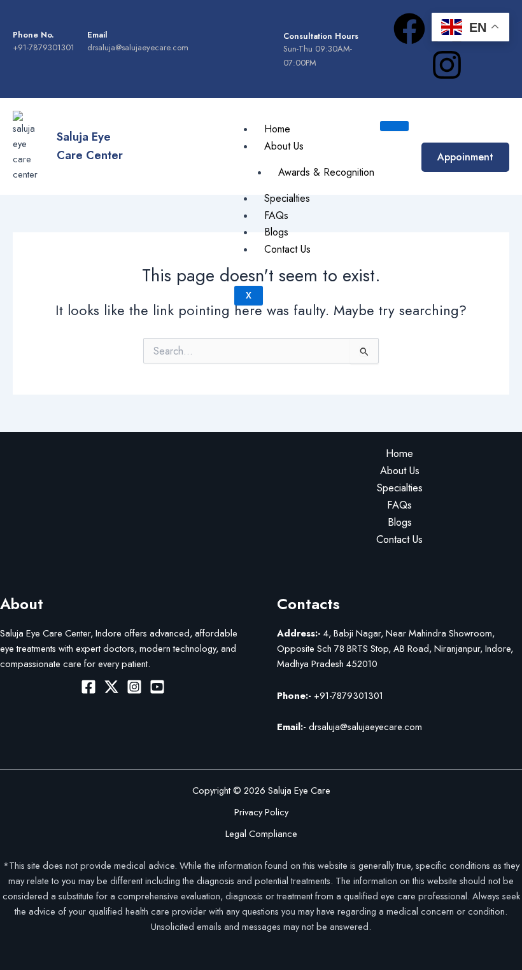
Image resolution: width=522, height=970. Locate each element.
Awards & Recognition (326, 172)
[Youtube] (157, 686)
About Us (284, 146)
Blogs (276, 232)
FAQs (276, 215)
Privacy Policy (261, 812)
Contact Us (287, 249)
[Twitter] (111, 686)
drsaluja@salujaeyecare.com (349, 726)
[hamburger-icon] (394, 126)
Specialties (287, 198)
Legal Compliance (261, 833)
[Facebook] (88, 686)
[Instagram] (134, 686)
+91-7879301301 (330, 695)
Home (277, 129)
